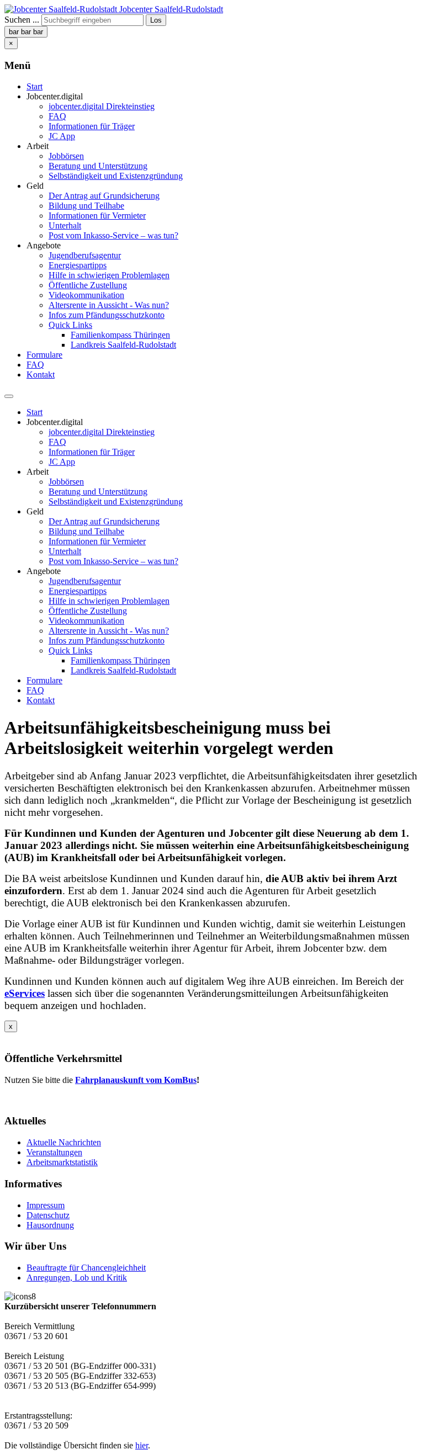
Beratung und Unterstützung (98, 166)
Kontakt (40, 374)
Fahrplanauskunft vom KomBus (136, 1080)
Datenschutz (48, 1215)
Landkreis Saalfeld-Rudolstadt (123, 344)
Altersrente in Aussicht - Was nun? (109, 305)
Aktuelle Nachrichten (63, 1142)
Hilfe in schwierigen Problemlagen (109, 275)
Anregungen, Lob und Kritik (76, 1277)
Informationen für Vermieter (97, 215)
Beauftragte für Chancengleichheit (86, 1267)
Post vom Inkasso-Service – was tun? (113, 235)
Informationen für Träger (92, 126)
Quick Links (70, 325)
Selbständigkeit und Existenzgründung (116, 175)
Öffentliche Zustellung (88, 285)
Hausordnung (50, 1225)
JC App (62, 136)
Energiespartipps (78, 265)
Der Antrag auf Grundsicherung (104, 195)
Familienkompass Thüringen (120, 334)
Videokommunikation (86, 295)
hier (141, 1445)
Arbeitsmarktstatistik (62, 1162)
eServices (24, 993)
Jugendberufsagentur (85, 255)
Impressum (45, 1205)
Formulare (44, 354)
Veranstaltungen (54, 1152)
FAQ (57, 116)
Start (34, 86)
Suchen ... (21, 19)
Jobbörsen (66, 156)
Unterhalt (65, 225)
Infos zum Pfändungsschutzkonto (107, 315)
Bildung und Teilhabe (86, 205)
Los (156, 20)
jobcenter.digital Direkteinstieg (102, 106)
